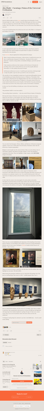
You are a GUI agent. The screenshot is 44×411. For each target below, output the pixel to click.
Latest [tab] (6, 361)
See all (4, 386)
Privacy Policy (30, 384)
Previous (6, 334)
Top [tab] (3, 361)
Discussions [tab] (11, 361)
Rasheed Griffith (8, 14)
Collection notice (28, 403)
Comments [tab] (5, 342)
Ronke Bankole (7, 352)
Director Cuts (5, 6)
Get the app (27, 406)
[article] (22, 366)
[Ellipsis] (41, 352)
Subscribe (35, 1)
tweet (19, 20)
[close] (32, 371)
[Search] (28, 2)
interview (7, 55)
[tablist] (7, 342)
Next (38, 334)
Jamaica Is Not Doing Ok (8, 364)
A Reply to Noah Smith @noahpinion (9, 366)
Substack (16, 408)
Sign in (40, 1)
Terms (23, 403)
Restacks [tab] (9, 342)
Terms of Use (27, 383)
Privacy (20, 403)
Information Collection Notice (21, 384)
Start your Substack (19, 406)
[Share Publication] (31, 2)
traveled (23, 245)
